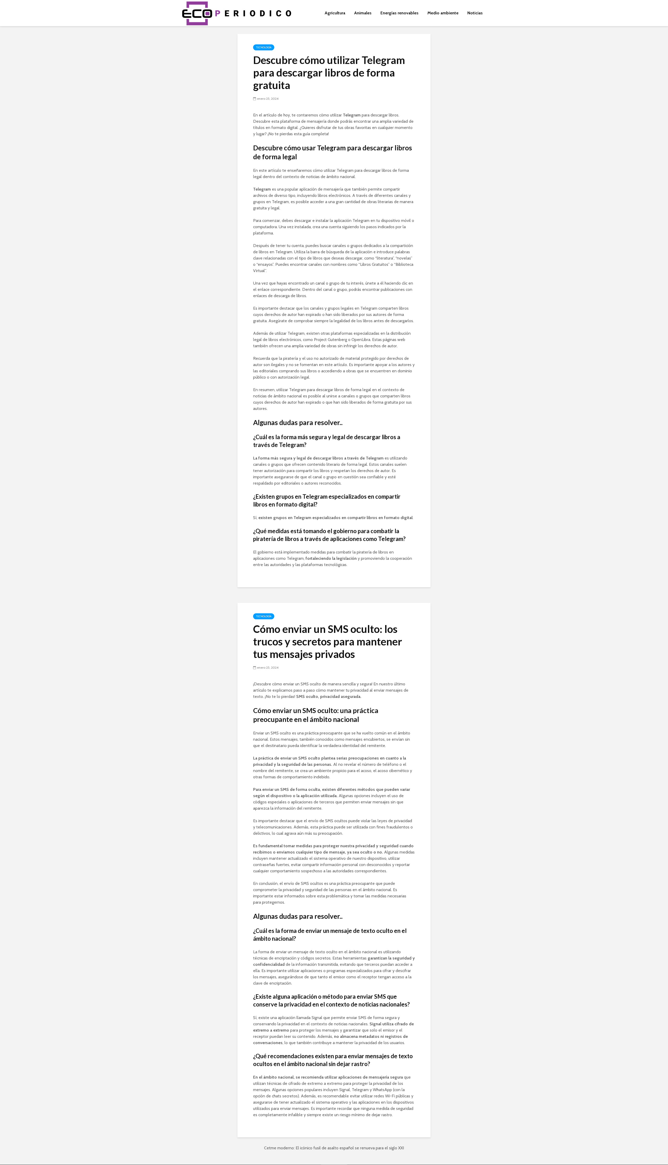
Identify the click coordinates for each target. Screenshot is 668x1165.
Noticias (475, 12)
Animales (363, 12)
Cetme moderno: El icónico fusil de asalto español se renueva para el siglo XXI (334, 1147)
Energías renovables (399, 12)
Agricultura (335, 12)
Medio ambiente (442, 12)
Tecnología (263, 47)
